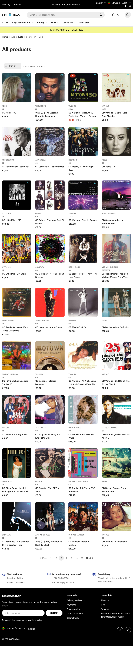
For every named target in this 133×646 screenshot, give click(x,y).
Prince (38, 213)
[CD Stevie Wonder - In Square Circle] (116, 195)
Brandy (38, 481)
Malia (104, 321)
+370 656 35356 (60, 578)
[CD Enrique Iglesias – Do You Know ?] (116, 409)
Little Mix (6, 213)
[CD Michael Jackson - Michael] (83, 516)
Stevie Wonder (108, 213)
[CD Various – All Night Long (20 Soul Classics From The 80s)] (83, 355)
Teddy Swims (8, 321)
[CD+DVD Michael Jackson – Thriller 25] (16, 355)
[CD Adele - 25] (116, 141)
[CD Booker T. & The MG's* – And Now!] (83, 463)
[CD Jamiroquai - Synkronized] (50, 141)
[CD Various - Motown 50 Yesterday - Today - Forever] (83, 87)
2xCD (104, 109)
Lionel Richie (74, 267)
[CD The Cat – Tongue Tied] (16, 409)
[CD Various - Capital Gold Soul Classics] (116, 87)
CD (3, 109)
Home (5, 37)
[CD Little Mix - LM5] (16, 195)
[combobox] (66, 15)
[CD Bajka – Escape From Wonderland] (116, 463)
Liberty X (72, 160)
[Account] (117, 14)
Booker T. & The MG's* (78, 481)
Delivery (6, 4)
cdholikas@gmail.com (63, 582)
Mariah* (72, 321)
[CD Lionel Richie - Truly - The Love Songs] (83, 248)
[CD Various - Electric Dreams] (83, 195)
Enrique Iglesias (109, 428)
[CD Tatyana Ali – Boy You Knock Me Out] (50, 409)
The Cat (5, 428)
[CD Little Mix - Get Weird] (16, 248)
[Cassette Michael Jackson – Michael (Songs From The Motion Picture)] (116, 248)
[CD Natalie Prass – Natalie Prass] (83, 409)
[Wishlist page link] (118, 14)
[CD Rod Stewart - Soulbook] (16, 141)
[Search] (101, 14)
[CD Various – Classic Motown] (50, 355)
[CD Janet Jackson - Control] (50, 302)
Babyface (6, 535)
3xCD (70, 109)
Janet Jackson (42, 321)
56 (82, 558)
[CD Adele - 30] (16, 87)
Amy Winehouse (42, 535)
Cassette (106, 270)
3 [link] (61, 558)
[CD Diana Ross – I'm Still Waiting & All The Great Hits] (16, 463)
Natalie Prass (74, 428)
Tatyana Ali (40, 428)
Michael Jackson (110, 267)
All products (17, 37)
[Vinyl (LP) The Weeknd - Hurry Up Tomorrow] (50, 87)
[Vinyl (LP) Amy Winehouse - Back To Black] (50, 516)
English (99, 3)
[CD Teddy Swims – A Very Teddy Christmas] (16, 302)
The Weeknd (40, 106)
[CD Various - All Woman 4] (116, 516)
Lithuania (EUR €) (119, 3)
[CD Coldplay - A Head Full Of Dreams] (50, 248)
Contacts (17, 4)
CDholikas (15, 639)
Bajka (104, 481)
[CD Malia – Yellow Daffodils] (116, 302)
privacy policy (36, 620)
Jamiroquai (40, 160)
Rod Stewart (8, 160)
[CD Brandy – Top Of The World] (50, 463)
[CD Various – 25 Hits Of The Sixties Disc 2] (116, 355)
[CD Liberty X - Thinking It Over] (83, 141)
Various (72, 106)
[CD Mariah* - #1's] (83, 302)
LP (36, 109)
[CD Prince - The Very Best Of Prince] (50, 195)
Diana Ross (7, 481)
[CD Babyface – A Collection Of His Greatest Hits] (16, 516)
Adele (4, 106)
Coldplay (39, 267)
